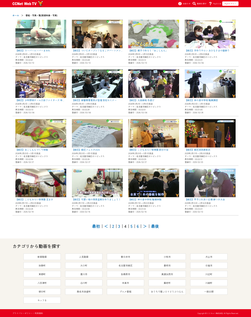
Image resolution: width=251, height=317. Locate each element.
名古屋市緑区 (125, 265)
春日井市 (125, 256)
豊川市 (83, 274)
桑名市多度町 (84, 291)
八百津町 (42, 283)
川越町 (208, 283)
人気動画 (83, 256)
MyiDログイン (230, 3)
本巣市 (125, 283)
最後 (155, 226)
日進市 (208, 265)
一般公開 (209, 291)
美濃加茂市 (167, 274)
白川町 (83, 283)
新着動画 (42, 256)
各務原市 (125, 274)
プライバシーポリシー (22, 313)
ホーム (15, 15)
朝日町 (42, 291)
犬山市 (208, 256)
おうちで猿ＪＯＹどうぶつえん (167, 291)
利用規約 (39, 313)
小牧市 (167, 256)
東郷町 (42, 274)
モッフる (42, 300)
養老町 (167, 283)
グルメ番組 (125, 291)
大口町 (83, 265)
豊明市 (167, 265)
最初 (96, 226)
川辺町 (208, 274)
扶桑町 (42, 265)
